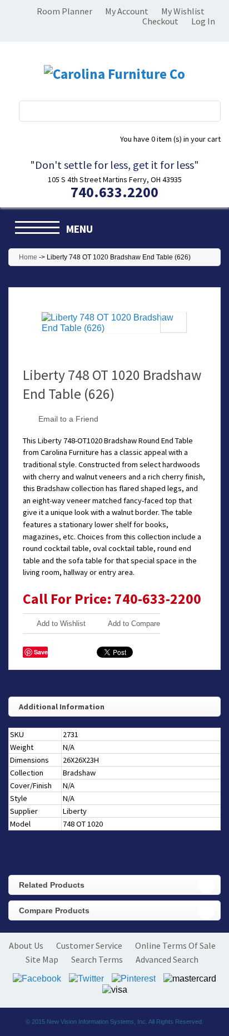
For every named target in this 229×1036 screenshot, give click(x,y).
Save (41, 652)
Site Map (42, 959)
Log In (203, 21)
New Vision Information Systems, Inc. (97, 1021)
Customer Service (89, 945)
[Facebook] (37, 978)
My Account (126, 11)
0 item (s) (170, 139)
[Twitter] (86, 978)
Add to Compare (134, 623)
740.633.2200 (114, 192)
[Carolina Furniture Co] (114, 74)
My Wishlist (183, 11)
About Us (26, 945)
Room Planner (64, 11)
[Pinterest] (133, 978)
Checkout (160, 21)
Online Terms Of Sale (175, 945)
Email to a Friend (68, 418)
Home (28, 257)
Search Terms (97, 959)
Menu (79, 229)
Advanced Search (167, 959)
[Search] (206, 111)
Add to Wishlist (61, 623)
